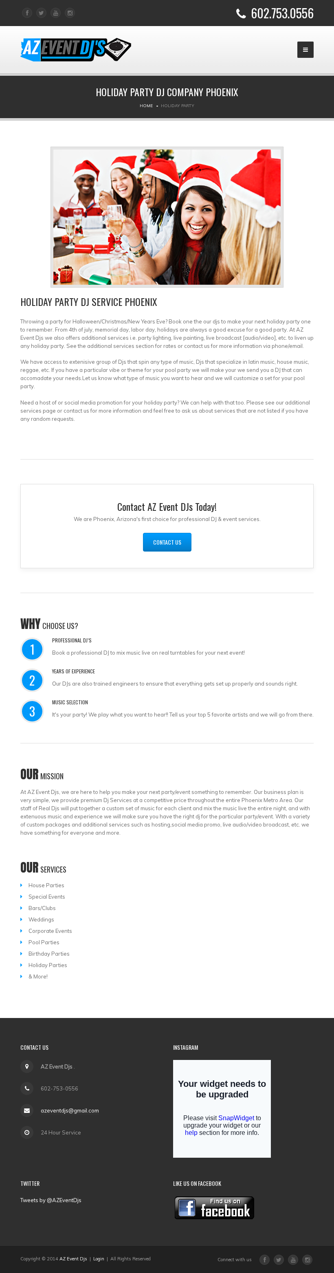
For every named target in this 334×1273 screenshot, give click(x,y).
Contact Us (167, 542)
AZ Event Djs (73, 1259)
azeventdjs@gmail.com (70, 1110)
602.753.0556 (282, 13)
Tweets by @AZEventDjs (50, 1200)
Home (146, 105)
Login (98, 1259)
